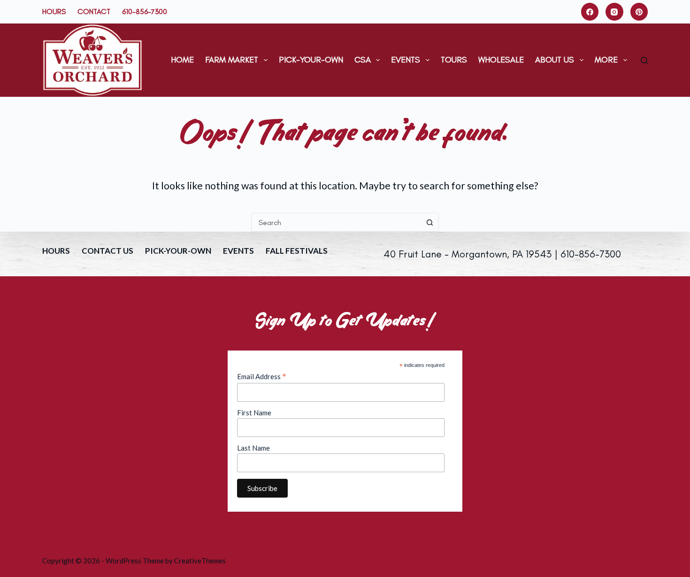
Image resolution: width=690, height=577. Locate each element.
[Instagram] (614, 12)
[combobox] (336, 222)
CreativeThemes (200, 560)
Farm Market (231, 60)
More (606, 60)
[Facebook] (590, 12)
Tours (454, 60)
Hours (54, 11)
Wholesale (501, 60)
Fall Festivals (297, 251)
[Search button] (429, 222)
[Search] (644, 60)
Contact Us (107, 251)
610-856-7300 (144, 11)
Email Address (261, 376)
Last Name (253, 448)
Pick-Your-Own (311, 60)
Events (405, 60)
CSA (362, 60)
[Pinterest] (639, 12)
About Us (554, 60)
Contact (93, 11)
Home (182, 60)
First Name (254, 412)
